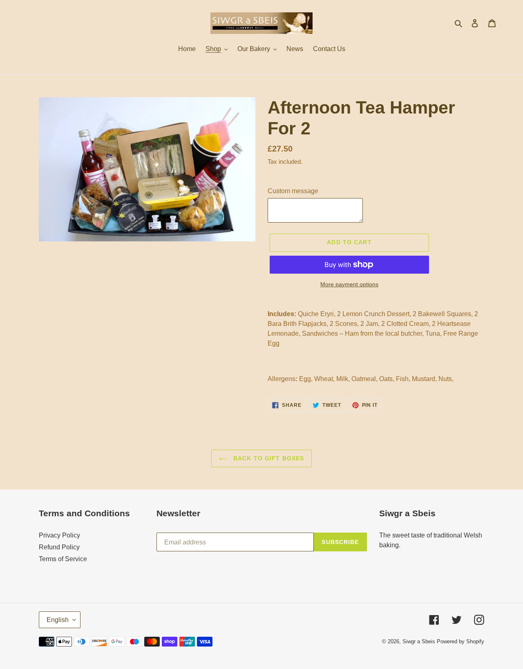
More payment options (349, 284)
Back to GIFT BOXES (267, 458)
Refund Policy (59, 547)
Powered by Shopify (460, 641)
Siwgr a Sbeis (418, 641)
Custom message (293, 190)
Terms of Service (63, 558)
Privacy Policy (59, 535)
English (58, 619)
